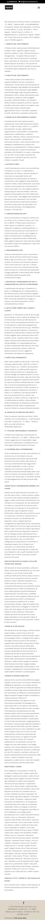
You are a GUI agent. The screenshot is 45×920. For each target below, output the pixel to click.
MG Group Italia (20, 918)
